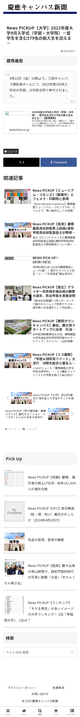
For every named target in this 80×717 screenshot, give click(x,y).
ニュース (12, 151)
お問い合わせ (40, 694)
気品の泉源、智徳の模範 (46, 539)
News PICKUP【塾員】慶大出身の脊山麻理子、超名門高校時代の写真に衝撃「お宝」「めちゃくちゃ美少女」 (39, 574)
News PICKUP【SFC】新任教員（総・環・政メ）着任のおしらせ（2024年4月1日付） (51, 514)
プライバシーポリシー (21, 688)
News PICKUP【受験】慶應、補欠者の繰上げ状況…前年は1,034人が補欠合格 (52, 483)
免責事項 (58, 688)
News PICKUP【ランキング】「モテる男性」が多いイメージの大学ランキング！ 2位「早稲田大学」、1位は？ (39, 611)
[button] (72, 652)
